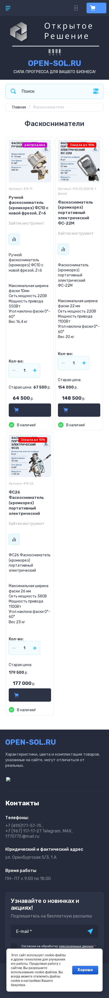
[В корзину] (16, 410)
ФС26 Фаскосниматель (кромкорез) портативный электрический (26, 503)
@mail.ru (22, 836)
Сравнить (14, 239)
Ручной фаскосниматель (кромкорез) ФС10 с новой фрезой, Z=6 (28, 205)
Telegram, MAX (38, 830)
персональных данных (76, 946)
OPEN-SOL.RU (54, 63)
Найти (13, 91)
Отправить (90, 931)
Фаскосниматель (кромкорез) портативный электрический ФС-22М (75, 213)
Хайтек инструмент (26, 223)
